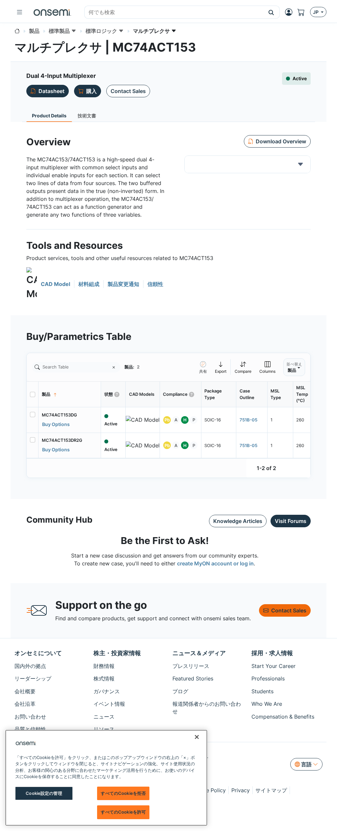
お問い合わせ (30, 716)
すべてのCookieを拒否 (123, 793)
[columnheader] (70, 394)
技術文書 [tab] (87, 115)
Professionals (268, 678)
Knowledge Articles (237, 521)
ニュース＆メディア (199, 653)
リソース (104, 729)
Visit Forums (290, 521)
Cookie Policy (208, 790)
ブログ (180, 691)
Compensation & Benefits (282, 716)
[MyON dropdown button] (291, 12)
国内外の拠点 (30, 666)
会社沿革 (25, 703)
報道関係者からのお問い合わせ (206, 707)
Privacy (240, 790)
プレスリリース (190, 666)
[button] (271, 12)
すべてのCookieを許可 (123, 812)
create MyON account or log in (215, 563)
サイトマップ (271, 790)
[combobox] (174, 12)
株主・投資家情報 (117, 653)
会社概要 (25, 691)
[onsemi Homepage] (52, 12)
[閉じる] (197, 737)
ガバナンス (106, 691)
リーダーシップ (32, 678)
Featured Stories (192, 678)
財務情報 (104, 666)
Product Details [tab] (49, 115)
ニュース (104, 716)
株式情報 (104, 678)
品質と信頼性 (30, 729)
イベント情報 (109, 703)
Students (262, 691)
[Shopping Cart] (304, 12)
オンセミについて (38, 653)
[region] (106, 778)
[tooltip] (221, 367)
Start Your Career (273, 666)
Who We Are (266, 703)
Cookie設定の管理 (44, 793)
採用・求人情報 (272, 653)
